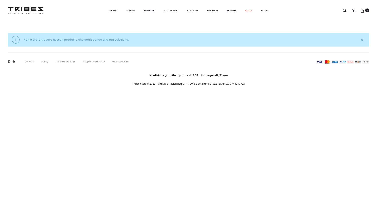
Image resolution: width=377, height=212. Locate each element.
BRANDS (231, 10)
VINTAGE (192, 10)
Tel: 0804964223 (65, 61)
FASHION (212, 10)
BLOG (264, 10)
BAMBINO (149, 10)
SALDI (248, 10)
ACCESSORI (171, 10)
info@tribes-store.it (93, 61)
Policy (44, 61)
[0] (362, 10)
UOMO (113, 10)
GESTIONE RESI (120, 61)
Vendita (29, 61)
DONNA (130, 10)
